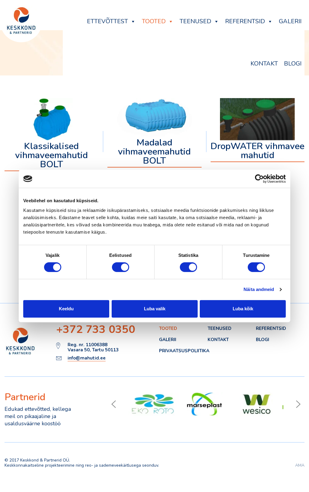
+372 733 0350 (95, 329)
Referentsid (245, 21)
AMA (299, 465)
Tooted (154, 21)
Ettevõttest (107, 21)
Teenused (195, 21)
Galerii (290, 21)
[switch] (120, 267)
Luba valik (154, 308)
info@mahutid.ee (87, 358)
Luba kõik (243, 308)
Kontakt (264, 63)
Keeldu (66, 308)
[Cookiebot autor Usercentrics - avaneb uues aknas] (259, 178)
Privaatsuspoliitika (184, 351)
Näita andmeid (259, 289)
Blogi (292, 63)
